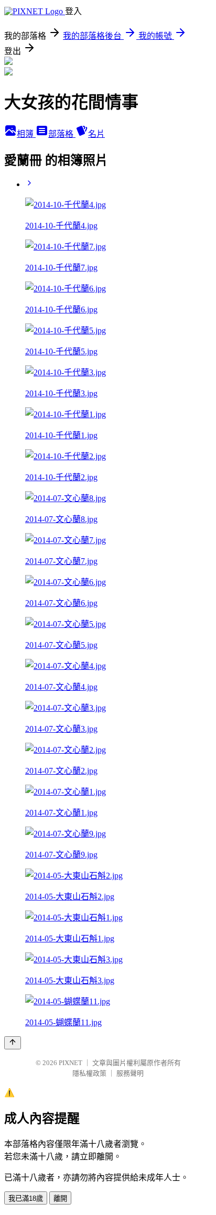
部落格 (61, 133)
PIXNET (70, 1063)
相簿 (26, 133)
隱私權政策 (89, 1073)
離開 (60, 1198)
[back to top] (12, 1042)
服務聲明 (130, 1073)
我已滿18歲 (25, 1198)
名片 (96, 133)
